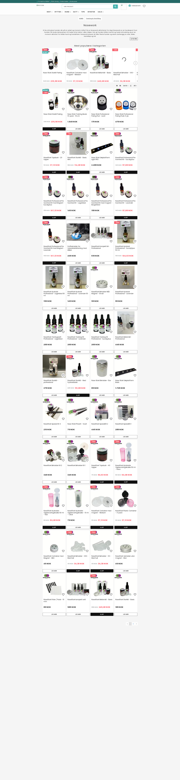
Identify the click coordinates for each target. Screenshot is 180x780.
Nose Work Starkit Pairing (52, 73)
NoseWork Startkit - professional (51, 381)
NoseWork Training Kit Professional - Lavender (77, 338)
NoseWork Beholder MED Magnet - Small (100, 293)
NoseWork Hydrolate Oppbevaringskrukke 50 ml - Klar (54, 513)
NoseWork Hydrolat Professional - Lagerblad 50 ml (54, 294)
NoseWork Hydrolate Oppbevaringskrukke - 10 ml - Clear (78, 513)
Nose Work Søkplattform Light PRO (100, 158)
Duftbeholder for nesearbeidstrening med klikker (77, 248)
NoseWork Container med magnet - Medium (76, 74)
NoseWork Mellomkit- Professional (123, 338)
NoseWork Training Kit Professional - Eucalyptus (101, 338)
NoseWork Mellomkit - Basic (100, 73)
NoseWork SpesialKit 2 (99, 424)
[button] (135, 5)
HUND (81, 18)
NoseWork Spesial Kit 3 (52, 424)
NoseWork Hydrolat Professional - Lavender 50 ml (78, 294)
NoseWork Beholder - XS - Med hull (101, 557)
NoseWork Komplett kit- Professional (100, 247)
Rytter (58, 12)
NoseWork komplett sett (77, 599)
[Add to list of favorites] (54, 99)
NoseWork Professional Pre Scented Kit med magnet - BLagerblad (101, 203)
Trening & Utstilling (93, 18)
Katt (75, 12)
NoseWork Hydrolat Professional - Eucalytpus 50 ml (125, 248)
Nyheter (91, 12)
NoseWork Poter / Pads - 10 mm (54, 600)
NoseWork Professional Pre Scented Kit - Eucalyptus (125, 158)
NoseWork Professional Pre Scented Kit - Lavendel (125, 202)
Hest (49, 12)
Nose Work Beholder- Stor (101, 380)
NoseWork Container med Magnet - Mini (53, 557)
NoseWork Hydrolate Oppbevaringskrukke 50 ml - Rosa (125, 467)
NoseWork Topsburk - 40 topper (100, 466)
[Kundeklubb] (124, 7)
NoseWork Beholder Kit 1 (76, 465)
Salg (100, 12)
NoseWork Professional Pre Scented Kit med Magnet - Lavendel (54, 248)
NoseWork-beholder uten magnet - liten (125, 557)
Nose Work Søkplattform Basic (124, 381)
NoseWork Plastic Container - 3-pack (125, 512)
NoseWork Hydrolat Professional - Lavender (124, 293)
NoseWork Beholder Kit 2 (53, 465)
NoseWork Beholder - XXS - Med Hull (123, 74)
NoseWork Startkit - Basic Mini (77, 158)
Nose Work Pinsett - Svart (77, 424)
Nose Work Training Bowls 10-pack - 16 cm (77, 115)
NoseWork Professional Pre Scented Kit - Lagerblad (78, 202)
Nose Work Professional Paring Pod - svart (100, 115)
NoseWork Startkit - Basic (125, 599)
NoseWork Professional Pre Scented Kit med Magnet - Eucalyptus (54, 203)
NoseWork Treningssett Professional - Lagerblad (53, 338)
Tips (83, 12)
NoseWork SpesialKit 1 (123, 424)
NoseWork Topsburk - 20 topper (53, 158)
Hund (67, 12)
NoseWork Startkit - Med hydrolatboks (77, 381)
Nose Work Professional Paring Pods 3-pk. (124, 115)
